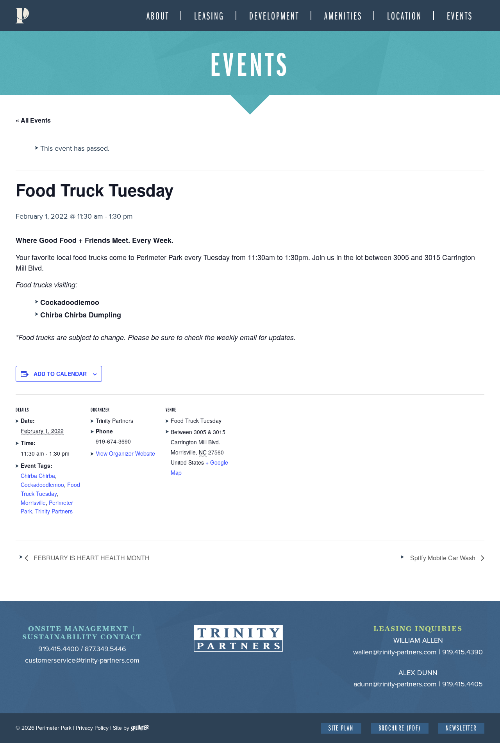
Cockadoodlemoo (42, 484)
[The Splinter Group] (140, 728)
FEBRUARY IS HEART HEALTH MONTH (91, 557)
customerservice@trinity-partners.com (82, 660)
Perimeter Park (22, 15)
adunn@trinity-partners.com (395, 684)
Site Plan (341, 727)
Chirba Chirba (38, 475)
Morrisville (33, 502)
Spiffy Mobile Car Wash (443, 557)
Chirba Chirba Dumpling (80, 315)
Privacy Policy (92, 728)
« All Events (33, 120)
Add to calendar (60, 374)
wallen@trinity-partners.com (395, 652)
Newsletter (461, 727)
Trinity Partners (54, 511)
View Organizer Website (125, 453)
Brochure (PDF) (400, 727)
